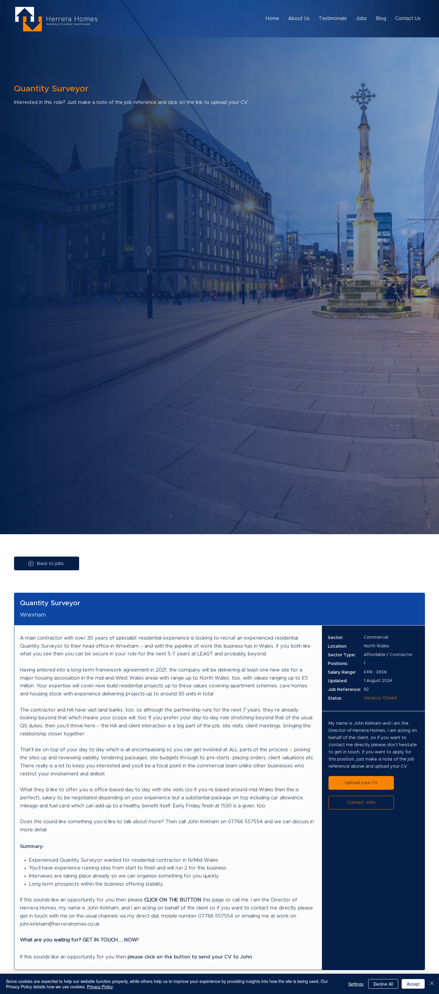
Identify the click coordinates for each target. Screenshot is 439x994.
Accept (413, 984)
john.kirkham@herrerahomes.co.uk (60, 924)
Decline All (383, 984)
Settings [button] (355, 984)
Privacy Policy (100, 987)
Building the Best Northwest (68, 24)
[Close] (431, 983)
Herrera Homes (72, 19)
